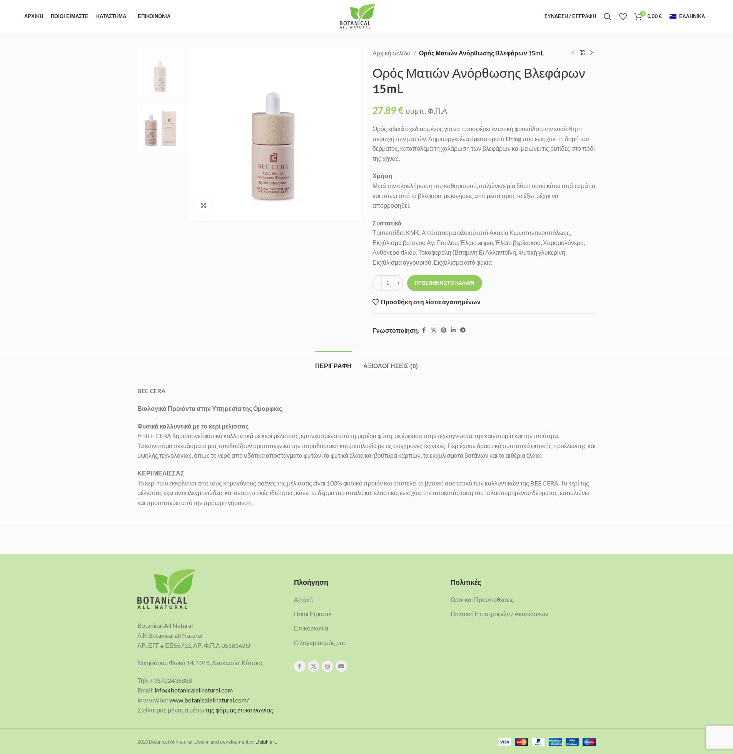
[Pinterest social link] (444, 330)
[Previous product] (573, 53)
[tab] (333, 362)
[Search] (607, 16)
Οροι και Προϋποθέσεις (482, 599)
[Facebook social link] (424, 330)
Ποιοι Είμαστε (312, 613)
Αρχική (303, 599)
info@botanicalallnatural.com (194, 690)
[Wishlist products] (623, 16)
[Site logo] (357, 15)
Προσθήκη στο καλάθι (444, 283)
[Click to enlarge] (203, 205)
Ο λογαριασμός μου (320, 642)
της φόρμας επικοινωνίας (239, 710)
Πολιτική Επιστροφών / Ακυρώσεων (499, 613)
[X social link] (434, 330)
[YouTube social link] (341, 666)
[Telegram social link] (463, 330)
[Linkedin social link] (453, 330)
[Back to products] (582, 53)
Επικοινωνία (311, 628)
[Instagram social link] (327, 666)
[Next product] (591, 53)
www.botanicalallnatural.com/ (209, 700)
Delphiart (265, 742)
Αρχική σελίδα (391, 53)
